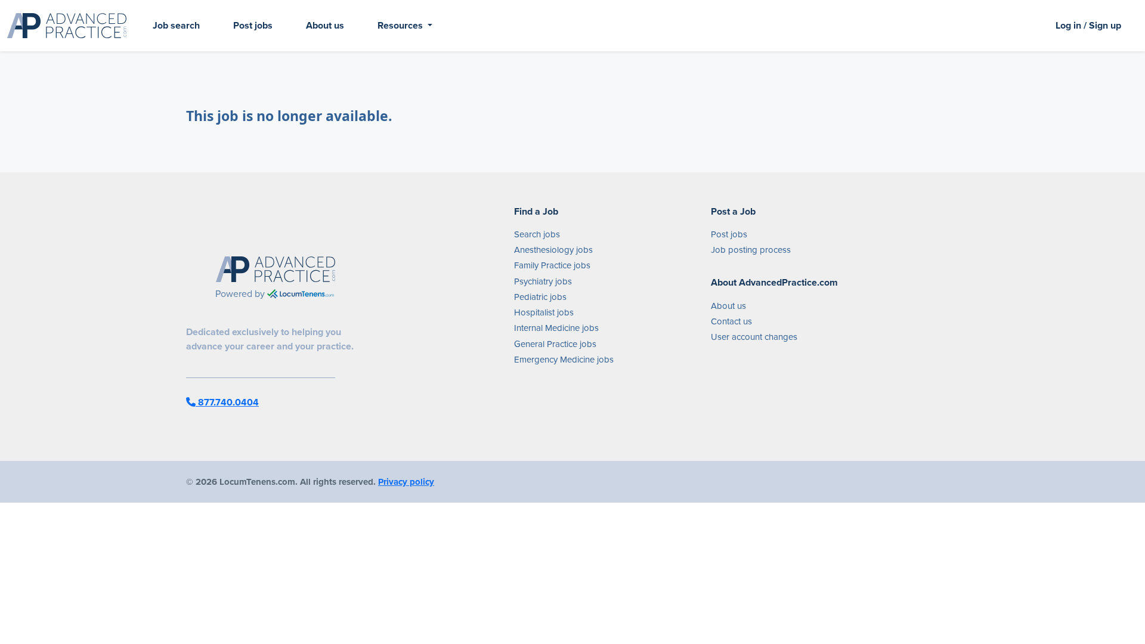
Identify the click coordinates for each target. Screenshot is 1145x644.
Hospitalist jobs (544, 312)
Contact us (731, 321)
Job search (176, 25)
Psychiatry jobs (543, 281)
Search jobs (537, 234)
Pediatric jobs (540, 297)
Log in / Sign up (1088, 25)
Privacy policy (406, 481)
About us (325, 25)
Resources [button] (401, 25)
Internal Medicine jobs (556, 328)
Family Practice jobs (552, 265)
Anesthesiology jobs (553, 249)
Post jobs (253, 25)
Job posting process (751, 249)
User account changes (754, 336)
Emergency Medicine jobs (564, 359)
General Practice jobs (555, 344)
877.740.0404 (227, 402)
